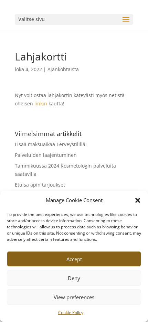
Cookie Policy (70, 312)
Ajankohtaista (63, 69)
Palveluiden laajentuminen (46, 155)
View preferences (74, 297)
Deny (74, 278)
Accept (74, 259)
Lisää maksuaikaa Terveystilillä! (51, 144)
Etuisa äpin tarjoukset (40, 184)
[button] (137, 200)
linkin (40, 103)
